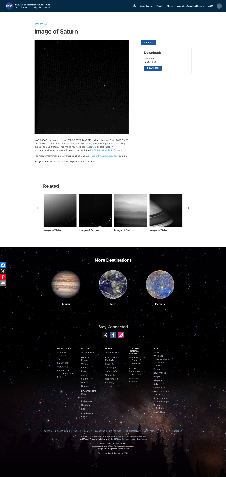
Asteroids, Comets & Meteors (134, 351)
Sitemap (163, 431)
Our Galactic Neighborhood (32, 8)
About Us (47, 431)
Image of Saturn (53, 230)
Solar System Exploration (32, 4)
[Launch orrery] (134, 6)
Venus (84, 364)
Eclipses (61, 377)
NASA (10, 6)
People (156, 377)
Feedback (76, 431)
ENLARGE (148, 42)
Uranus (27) (111, 375)
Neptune (85, 386)
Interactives (159, 388)
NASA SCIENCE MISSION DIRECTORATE (124, 431)
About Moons (112, 352)
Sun (59, 359)
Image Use (100, 431)
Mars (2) (109, 364)
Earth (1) (109, 360)
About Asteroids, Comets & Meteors (137, 360)
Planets (85, 349)
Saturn (84, 379)
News (156, 352)
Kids (155, 384)
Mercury (160, 304)
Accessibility (177, 431)
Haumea (85, 405)
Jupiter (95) (111, 368)
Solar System (64, 349)
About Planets (88, 352)
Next (189, 208)
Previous (37, 208)
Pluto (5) (109, 382)
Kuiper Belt (63, 363)
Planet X (85, 417)
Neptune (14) (112, 379)
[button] (210, 6)
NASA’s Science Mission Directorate (130, 439)
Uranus (84, 382)
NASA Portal (150, 431)
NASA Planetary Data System (106, 150)
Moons (108, 349)
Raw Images (41, 24)
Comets (133, 382)
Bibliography (61, 431)
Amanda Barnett (119, 443)
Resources (158, 369)
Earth (113, 304)
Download (153, 68)
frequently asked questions (104, 156)
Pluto (83, 394)
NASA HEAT (159, 412)
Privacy (88, 431)
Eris (83, 409)
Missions (157, 380)
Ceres (84, 398)
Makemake (86, 401)
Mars (83, 371)
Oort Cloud (62, 367)
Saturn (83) (111, 371)
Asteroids (134, 378)
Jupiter (66, 304)
